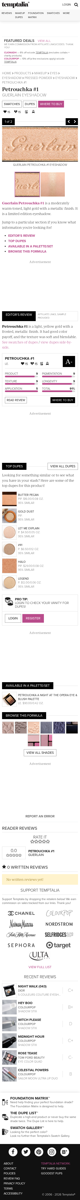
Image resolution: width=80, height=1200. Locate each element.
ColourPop (11, 58)
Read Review (16, 400)
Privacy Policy (14, 1183)
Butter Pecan (28, 495)
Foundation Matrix (36, 15)
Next (75, 121)
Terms (8, 1188)
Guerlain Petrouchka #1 (23, 202)
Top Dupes (17, 241)
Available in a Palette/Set (30, 246)
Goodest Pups (51, 1173)
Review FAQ (12, 1178)
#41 (20, 545)
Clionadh (10, 52)
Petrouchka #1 (20, 89)
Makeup (40, 73)
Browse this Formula (27, 251)
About (8, 1163)
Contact (10, 1168)
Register (33, 618)
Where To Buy (62, 400)
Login (66, 4)
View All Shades (40, 753)
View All (44, 41)
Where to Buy (51, 104)
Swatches (53, 13)
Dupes (30, 104)
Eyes (53, 73)
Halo (22, 562)
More (66, 13)
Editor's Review (21, 236)
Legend (23, 578)
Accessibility (13, 1193)
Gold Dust (26, 511)
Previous (69, 121)
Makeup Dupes (20, 15)
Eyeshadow (12, 78)
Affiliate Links (47, 314)
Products (22, 73)
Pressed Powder (38, 78)
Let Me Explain (28, 528)
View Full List (40, 967)
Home (6, 73)
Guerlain (11, 95)
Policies (9, 1173)
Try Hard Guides (53, 1168)
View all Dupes (62, 466)
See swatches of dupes (20, 342)
